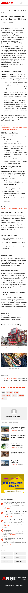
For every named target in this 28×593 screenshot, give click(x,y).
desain (16, 392)
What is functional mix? (10, 378)
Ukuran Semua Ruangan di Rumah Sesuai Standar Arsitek (12, 239)
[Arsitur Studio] (7, 3)
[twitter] (5, 403)
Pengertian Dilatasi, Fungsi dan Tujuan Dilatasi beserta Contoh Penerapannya (14, 128)
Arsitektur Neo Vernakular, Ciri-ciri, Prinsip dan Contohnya (18, 436)
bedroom (18, 553)
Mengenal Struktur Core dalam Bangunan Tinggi (14, 208)
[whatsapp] (8, 403)
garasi (17, 557)
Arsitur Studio (19, 585)
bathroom (6, 553)
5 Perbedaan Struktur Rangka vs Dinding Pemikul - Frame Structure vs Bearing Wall (14, 520)
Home (2, 10)
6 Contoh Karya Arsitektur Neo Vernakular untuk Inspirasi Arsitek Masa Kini (18, 428)
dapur (5, 557)
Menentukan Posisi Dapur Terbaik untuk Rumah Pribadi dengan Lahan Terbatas (18, 453)
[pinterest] (11, 403)
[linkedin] (14, 403)
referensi (21, 395)
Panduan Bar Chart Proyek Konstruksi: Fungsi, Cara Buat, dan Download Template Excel (15, 503)
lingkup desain (6, 395)
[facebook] (2, 403)
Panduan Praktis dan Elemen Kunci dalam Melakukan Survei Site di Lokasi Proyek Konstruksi (18, 445)
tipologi (6, 10)
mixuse (14, 395)
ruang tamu (19, 561)
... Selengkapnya (7, 516)
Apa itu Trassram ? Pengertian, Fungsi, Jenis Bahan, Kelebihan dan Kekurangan (13, 243)
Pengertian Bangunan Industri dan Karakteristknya (17, 461)
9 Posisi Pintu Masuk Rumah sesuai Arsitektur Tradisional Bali (13, 247)
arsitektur (9, 392)
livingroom (6, 561)
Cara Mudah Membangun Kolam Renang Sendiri (15, 511)
